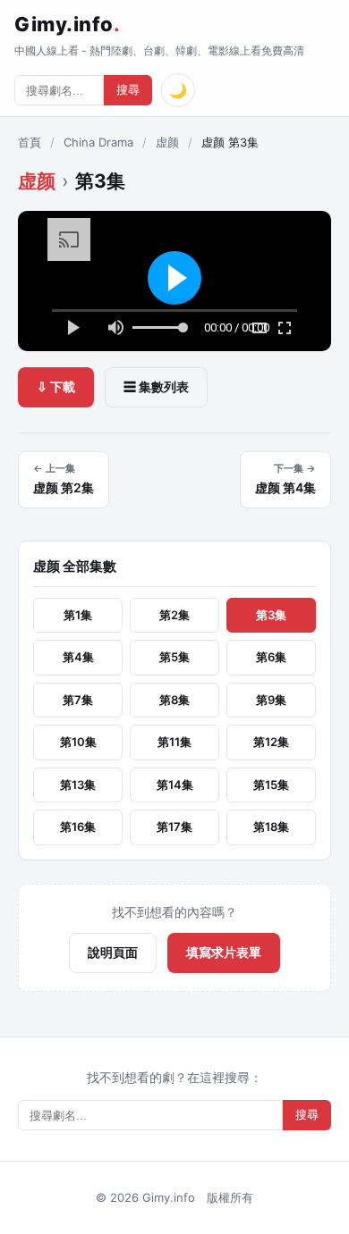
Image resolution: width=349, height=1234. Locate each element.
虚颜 (167, 142)
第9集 (271, 700)
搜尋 (128, 90)
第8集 (174, 700)
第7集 (78, 700)
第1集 (78, 615)
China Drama (98, 142)
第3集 (271, 615)
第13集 (78, 784)
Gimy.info (67, 24)
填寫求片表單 (223, 952)
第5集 (174, 657)
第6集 (271, 657)
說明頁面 (113, 952)
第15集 (271, 784)
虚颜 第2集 (63, 479)
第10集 (78, 742)
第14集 (175, 784)
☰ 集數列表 (156, 386)
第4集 (78, 657)
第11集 (174, 742)
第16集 (78, 826)
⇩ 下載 (56, 386)
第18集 (271, 826)
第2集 (174, 615)
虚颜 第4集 (285, 479)
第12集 (271, 742)
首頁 (29, 142)
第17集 (174, 826)
